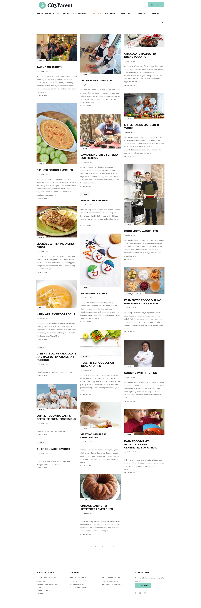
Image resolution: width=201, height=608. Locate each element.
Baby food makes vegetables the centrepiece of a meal (140, 444)
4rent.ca (73, 581)
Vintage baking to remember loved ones (96, 507)
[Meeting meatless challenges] (100, 415)
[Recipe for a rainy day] (100, 54)
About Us (41, 581)
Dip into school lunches (55, 170)
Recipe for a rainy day (96, 80)
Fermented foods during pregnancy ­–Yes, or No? (142, 302)
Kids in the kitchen (94, 200)
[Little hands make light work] (144, 106)
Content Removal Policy (48, 584)
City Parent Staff (43, 71)
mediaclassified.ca (78, 578)
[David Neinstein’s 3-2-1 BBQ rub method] (100, 131)
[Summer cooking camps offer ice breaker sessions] (57, 396)
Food (41, 61)
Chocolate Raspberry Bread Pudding (140, 55)
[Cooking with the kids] (144, 353)
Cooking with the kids (140, 372)
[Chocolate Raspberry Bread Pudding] (144, 40)
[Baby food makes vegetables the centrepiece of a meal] (144, 422)
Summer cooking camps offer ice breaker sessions (56, 417)
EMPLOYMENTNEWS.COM (112, 584)
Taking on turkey (49, 67)
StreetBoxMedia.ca (111, 578)
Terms (39, 587)
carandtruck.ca (76, 584)
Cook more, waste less (141, 231)
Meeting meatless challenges (93, 436)
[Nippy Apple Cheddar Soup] (57, 294)
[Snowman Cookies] (100, 260)
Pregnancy (137, 294)
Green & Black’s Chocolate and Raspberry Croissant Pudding (56, 357)
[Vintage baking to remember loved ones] (100, 486)
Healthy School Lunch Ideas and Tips (97, 364)
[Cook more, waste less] (144, 194)
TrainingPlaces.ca (110, 581)
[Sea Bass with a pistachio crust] (57, 221)
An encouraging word (53, 449)
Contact (41, 593)
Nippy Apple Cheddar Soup (56, 314)
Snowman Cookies (93, 293)
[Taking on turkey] (57, 47)
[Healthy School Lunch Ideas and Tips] (100, 343)
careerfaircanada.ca (79, 587)
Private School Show (47, 578)
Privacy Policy (43, 590)
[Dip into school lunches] (57, 133)
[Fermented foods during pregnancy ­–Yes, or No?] (144, 280)
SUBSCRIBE (156, 5)
